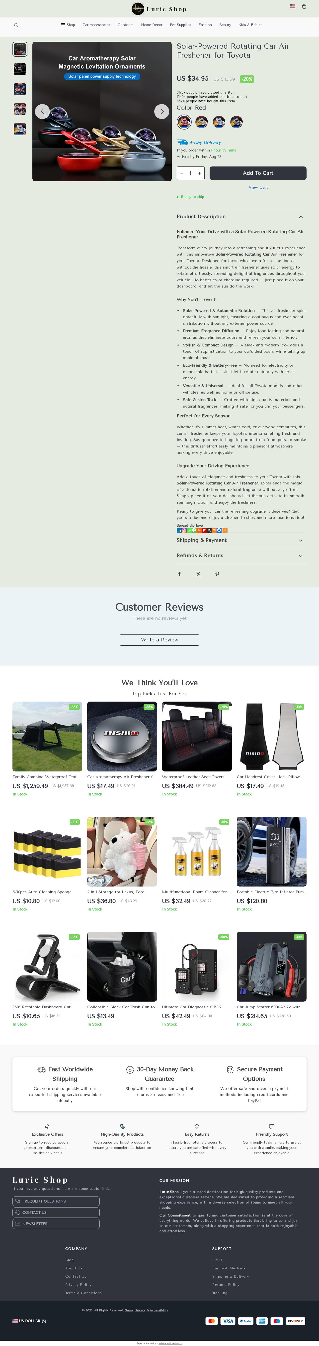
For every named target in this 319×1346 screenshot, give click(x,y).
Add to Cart (258, 173)
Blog (69, 1260)
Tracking (220, 1293)
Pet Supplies (180, 25)
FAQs (217, 1260)
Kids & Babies (250, 25)
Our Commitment (175, 1215)
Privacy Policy (78, 1285)
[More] (225, 530)
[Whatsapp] (189, 530)
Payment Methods (228, 1268)
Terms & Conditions (83, 1293)
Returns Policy (225, 1285)
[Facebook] (219, 530)
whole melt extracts (170, 1343)
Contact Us (75, 1276)
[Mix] (214, 530)
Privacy (140, 1310)
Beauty (225, 25)
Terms (129, 1310)
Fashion (205, 25)
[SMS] (194, 530)
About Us (73, 1268)
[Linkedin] (179, 530)
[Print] (199, 530)
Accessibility (159, 1310)
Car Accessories (96, 25)
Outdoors (126, 25)
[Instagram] (184, 530)
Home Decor (151, 25)
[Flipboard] (204, 530)
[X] (209, 530)
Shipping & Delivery (230, 1276)
